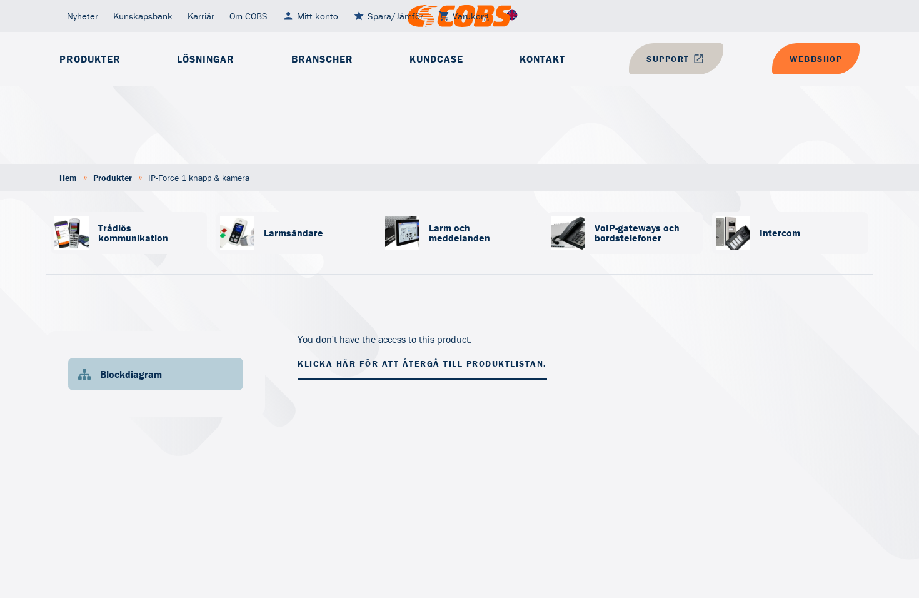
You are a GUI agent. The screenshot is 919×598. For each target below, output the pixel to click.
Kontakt (542, 59)
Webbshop (816, 58)
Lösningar (205, 59)
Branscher (322, 59)
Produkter (90, 59)
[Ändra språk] (512, 16)
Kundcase (436, 59)
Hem (68, 177)
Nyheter (82, 16)
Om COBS (248, 16)
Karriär (201, 16)
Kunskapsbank (143, 16)
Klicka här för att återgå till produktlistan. (422, 363)
